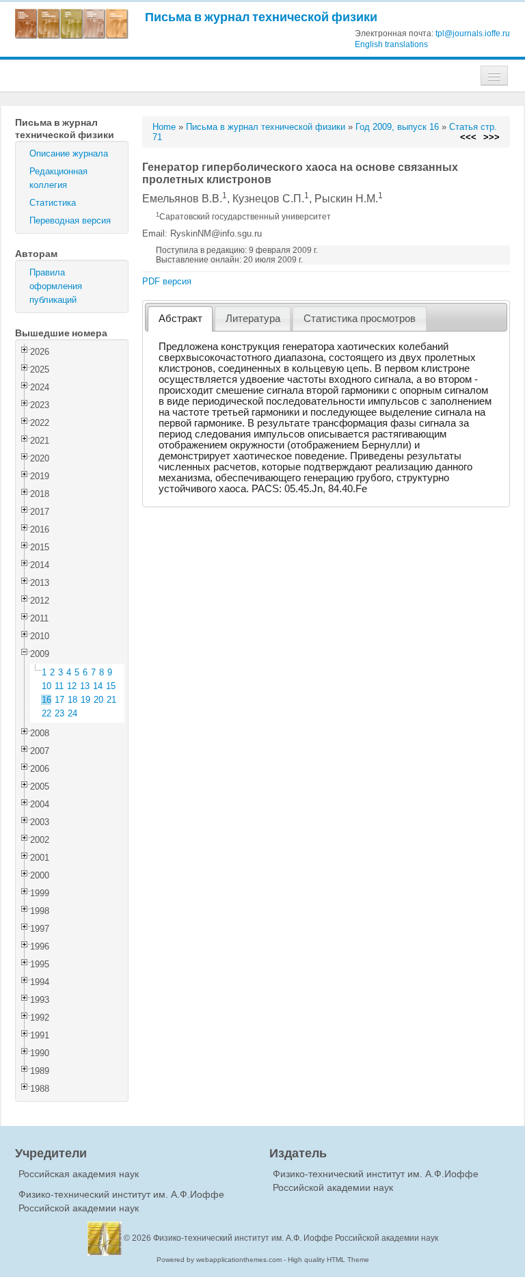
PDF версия (166, 281)
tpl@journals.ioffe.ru (472, 33)
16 (46, 700)
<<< (468, 137)
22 (46, 713)
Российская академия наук (78, 1173)
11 (59, 686)
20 (98, 700)
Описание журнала (68, 153)
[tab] (180, 319)
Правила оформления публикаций (55, 286)
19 (85, 700)
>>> (491, 137)
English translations (391, 44)
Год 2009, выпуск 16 (397, 127)
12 (72, 686)
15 (111, 686)
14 (98, 686)
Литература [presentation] (253, 318)
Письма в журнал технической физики (261, 17)
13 (85, 686)
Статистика (52, 203)
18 (72, 700)
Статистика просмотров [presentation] (360, 318)
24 (72, 713)
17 (59, 700)
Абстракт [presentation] (180, 318)
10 (46, 686)
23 (59, 713)
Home (164, 127)
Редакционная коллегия (58, 178)
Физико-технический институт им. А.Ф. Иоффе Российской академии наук (295, 1238)
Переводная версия (70, 220)
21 (111, 700)
